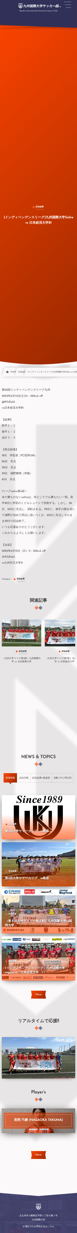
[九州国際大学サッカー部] (38, 6)
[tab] (10, 778)
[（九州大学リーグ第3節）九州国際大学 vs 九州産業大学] (21, 632)
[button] (67, 5)
